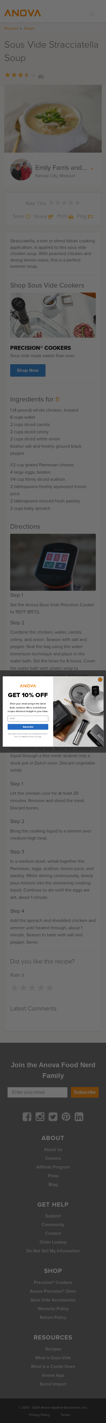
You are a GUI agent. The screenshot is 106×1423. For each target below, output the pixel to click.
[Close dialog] (100, 679)
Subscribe (27, 726)
